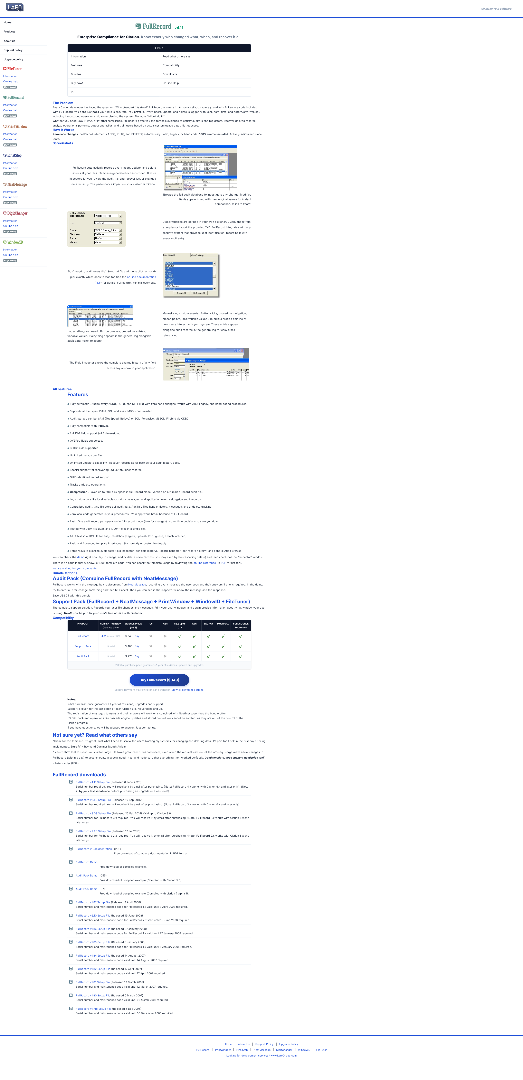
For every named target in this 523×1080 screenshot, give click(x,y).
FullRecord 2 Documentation (94, 849)
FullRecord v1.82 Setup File (93, 968)
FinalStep (242, 1049)
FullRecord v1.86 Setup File (93, 928)
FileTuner (321, 1049)
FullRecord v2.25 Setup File (93, 831)
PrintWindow (223, 1049)
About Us (244, 1044)
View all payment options (187, 689)
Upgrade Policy (288, 1044)
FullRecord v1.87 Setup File (93, 902)
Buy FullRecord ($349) (159, 680)
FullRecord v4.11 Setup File (93, 782)
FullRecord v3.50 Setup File (93, 799)
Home (7, 22)
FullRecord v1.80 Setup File (93, 995)
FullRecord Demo (86, 862)
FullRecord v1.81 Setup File (93, 982)
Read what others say (176, 56)
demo (80, 557)
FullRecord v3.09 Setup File (93, 813)
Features (76, 65)
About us (9, 41)
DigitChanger (284, 1049)
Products (9, 31)
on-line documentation (141, 277)
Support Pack (83, 646)
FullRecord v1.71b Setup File (93, 1008)
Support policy (13, 50)
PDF (73, 92)
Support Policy (264, 1044)
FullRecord (82, 636)
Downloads (170, 74)
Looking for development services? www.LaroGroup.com (261, 1055)
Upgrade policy (13, 59)
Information (10, 76)
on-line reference (204, 562)
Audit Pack (83, 656)
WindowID (304, 1049)
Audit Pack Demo (86, 875)
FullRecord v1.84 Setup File (93, 955)
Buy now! (77, 83)
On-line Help (171, 83)
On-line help (10, 81)
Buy (137, 636)
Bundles (76, 74)
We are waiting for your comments (75, 568)
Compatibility (171, 65)
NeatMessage (137, 584)
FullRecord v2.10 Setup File (93, 915)
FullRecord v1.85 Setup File (93, 942)
